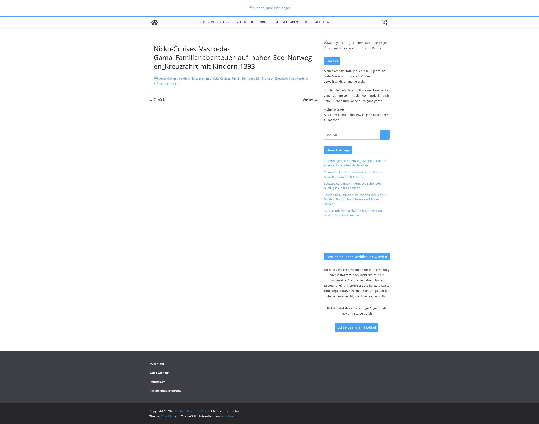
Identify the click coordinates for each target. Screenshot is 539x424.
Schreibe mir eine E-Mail (357, 327)
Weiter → (310, 99)
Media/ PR (156, 364)
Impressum (157, 382)
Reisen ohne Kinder (252, 22)
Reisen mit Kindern (215, 22)
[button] (327, 22)
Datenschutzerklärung (165, 391)
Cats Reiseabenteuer (290, 22)
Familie (319, 22)
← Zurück (157, 99)
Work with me (159, 373)
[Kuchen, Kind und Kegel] (154, 22)
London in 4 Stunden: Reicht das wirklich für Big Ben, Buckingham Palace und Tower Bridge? (355, 199)
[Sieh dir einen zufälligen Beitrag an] (384, 22)
